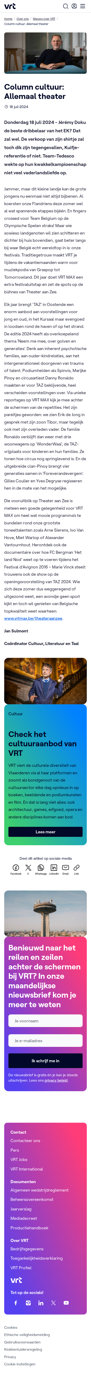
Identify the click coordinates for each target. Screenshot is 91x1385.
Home (8, 19)
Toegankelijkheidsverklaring (36, 1258)
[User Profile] (74, 6)
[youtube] (66, 1303)
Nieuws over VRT (44, 19)
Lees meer (46, 832)
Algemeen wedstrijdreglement (39, 1190)
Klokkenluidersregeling (23, 1349)
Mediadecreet (23, 1218)
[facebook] (15, 1303)
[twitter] (53, 1303)
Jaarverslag (21, 1209)
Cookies (10, 1327)
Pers (14, 1150)
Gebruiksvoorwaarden (22, 1342)
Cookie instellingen (19, 1364)
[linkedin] (41, 1303)
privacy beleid (56, 1080)
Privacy (10, 1356)
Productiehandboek (29, 1228)
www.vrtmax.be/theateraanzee (33, 618)
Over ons (23, 19)
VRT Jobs (18, 1159)
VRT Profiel (21, 1267)
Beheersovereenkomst (31, 1199)
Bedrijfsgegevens (26, 1249)
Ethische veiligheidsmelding (27, 1334)
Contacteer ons (25, 1140)
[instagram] (28, 1303)
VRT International (26, 1169)
